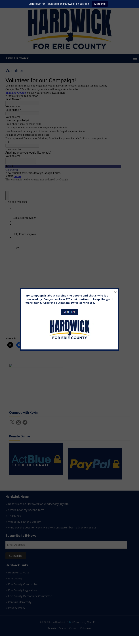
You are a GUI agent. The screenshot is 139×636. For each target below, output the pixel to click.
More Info (100, 3)
